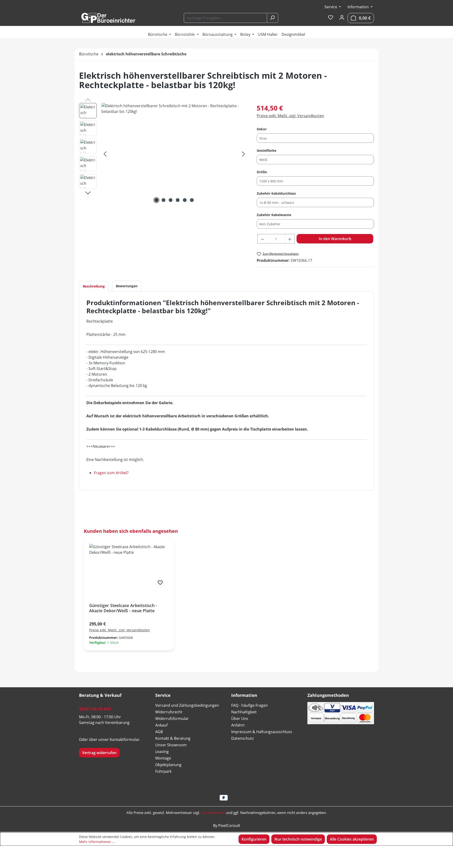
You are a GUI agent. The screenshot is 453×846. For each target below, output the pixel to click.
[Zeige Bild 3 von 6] (170, 200)
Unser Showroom (171, 744)
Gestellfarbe (266, 150)
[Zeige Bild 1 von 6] (156, 200)
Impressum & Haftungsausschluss (261, 731)
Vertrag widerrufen (99, 752)
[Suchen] (272, 17)
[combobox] (225, 17)
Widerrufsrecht (168, 712)
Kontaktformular (124, 739)
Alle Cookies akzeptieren (352, 839)
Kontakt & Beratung (172, 738)
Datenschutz (242, 738)
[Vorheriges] (105, 153)
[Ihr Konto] (342, 17)
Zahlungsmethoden (328, 695)
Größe (262, 171)
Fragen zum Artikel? (111, 472)
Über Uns (239, 718)
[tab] (94, 286)
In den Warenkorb (335, 238)
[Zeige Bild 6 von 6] (192, 200)
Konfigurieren (254, 839)
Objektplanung (168, 764)
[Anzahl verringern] (262, 238)
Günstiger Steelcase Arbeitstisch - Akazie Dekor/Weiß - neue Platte (123, 608)
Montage (163, 758)
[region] (163, 153)
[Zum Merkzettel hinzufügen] (160, 582)
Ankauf (161, 725)
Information (359, 6)
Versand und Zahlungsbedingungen (187, 705)
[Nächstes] (243, 153)
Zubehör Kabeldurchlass (276, 193)
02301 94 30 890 (95, 709)
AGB (159, 731)
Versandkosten (213, 812)
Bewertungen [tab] (127, 286)
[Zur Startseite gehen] (108, 18)
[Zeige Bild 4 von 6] (178, 200)
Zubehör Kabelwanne (274, 214)
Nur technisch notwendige (298, 839)
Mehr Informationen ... (97, 841)
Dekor (262, 129)
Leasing (162, 751)
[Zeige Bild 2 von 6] (163, 200)
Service (331, 6)
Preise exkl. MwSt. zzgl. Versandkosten (290, 115)
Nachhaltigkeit (244, 712)
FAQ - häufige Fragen (249, 705)
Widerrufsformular (172, 718)
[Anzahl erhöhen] (290, 238)
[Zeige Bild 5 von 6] (185, 200)
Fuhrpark (163, 771)
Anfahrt (238, 725)
